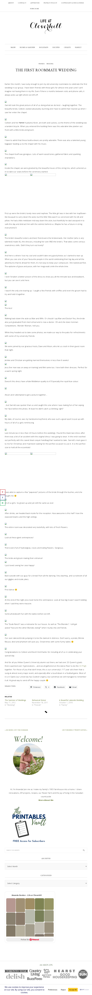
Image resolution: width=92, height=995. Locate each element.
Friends (42, 64)
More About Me (46, 800)
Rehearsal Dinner (39, 700)
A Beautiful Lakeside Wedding (71, 700)
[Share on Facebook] (2, 497)
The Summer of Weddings (15, 700)
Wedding (50, 64)
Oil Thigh (82, 666)
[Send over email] (2, 503)
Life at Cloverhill (46, 26)
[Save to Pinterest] (2, 492)
